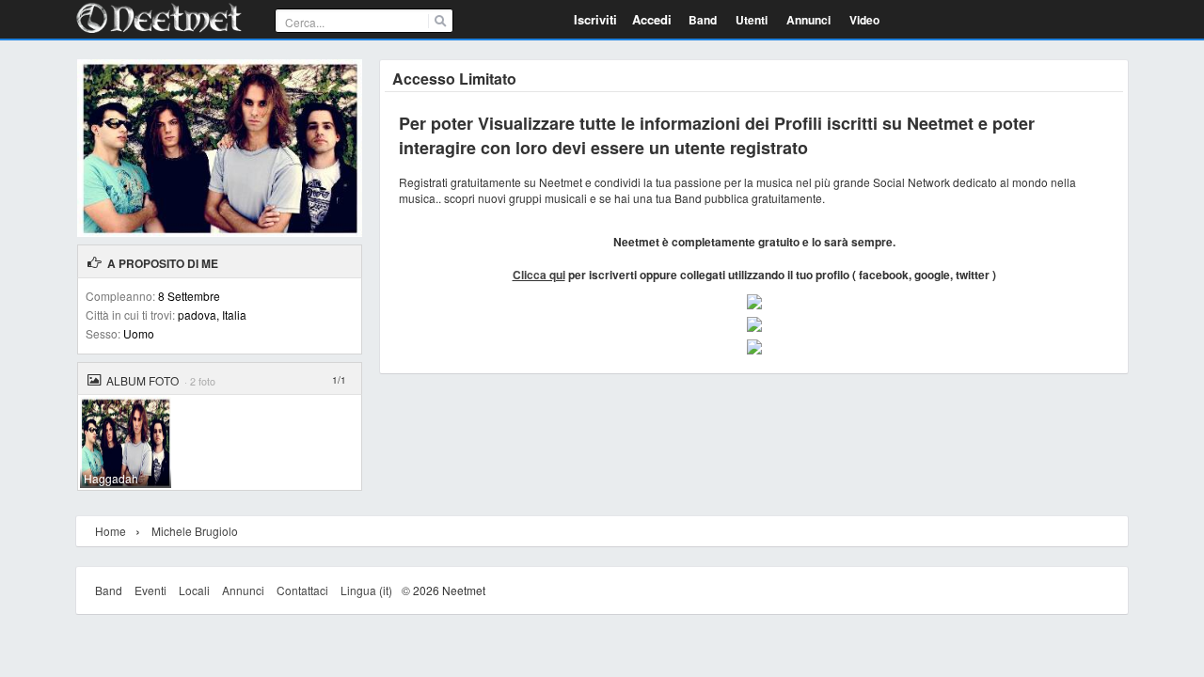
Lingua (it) (366, 590)
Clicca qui (539, 274)
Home (110, 531)
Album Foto (142, 380)
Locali (194, 590)
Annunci (243, 590)
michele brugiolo (194, 531)
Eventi (150, 590)
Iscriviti (595, 19)
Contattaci (302, 590)
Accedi (652, 19)
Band (108, 590)
